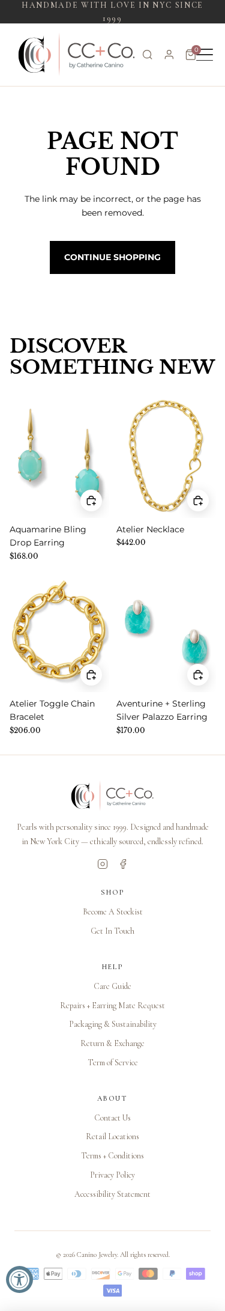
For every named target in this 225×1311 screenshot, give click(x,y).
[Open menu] (204, 55)
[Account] (169, 55)
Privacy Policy (112, 1175)
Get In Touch (112, 931)
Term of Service (113, 1062)
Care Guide (112, 986)
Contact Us (112, 1118)
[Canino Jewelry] (112, 796)
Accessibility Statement (112, 1194)
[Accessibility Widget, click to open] (19, 1279)
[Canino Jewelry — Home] (77, 55)
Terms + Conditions (112, 1156)
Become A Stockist (113, 912)
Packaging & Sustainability (113, 1024)
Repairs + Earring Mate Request (112, 1005)
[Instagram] (102, 864)
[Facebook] (123, 864)
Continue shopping (112, 257)
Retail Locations (112, 1136)
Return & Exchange (112, 1043)
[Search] (148, 55)
